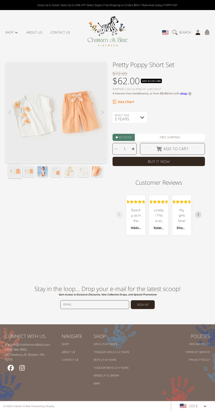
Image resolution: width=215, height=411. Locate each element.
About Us (68, 352)
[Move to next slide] (198, 215)
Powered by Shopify (42, 406)
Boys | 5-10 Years (105, 359)
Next (102, 112)
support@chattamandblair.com (27, 345)
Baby (97, 383)
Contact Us (70, 359)
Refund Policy (199, 344)
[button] (182, 32)
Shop (9, 32)
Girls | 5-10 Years (105, 344)
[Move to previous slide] (119, 215)
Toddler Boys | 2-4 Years (111, 367)
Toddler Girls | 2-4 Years (111, 352)
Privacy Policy (199, 359)
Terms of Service (197, 352)
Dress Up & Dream (106, 375)
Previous (10, 112)
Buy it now (159, 161)
